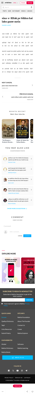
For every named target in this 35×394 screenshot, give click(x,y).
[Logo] (8, 3)
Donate (23, 2)
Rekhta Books (5, 352)
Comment (27, 235)
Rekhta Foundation (24, 317)
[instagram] (21, 370)
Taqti (3, 325)
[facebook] (8, 370)
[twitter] (13, 370)
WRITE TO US (19, 357)
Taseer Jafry (6, 25)
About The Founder (24, 321)
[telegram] (26, 370)
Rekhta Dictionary (7, 348)
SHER (9, 11)
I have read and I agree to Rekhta (17, 304)
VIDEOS (23, 11)
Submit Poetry (6, 333)
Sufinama (21, 344)
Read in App (18, 386)
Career (20, 329)
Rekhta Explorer (23, 333)
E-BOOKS (29, 11)
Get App (30, 2)
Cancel (20, 235)
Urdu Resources (6, 329)
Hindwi (3, 344)
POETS (5, 11)
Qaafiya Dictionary (7, 321)
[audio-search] (31, 7)
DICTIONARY (16, 11)
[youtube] (17, 370)
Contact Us (21, 325)
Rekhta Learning (23, 348)
